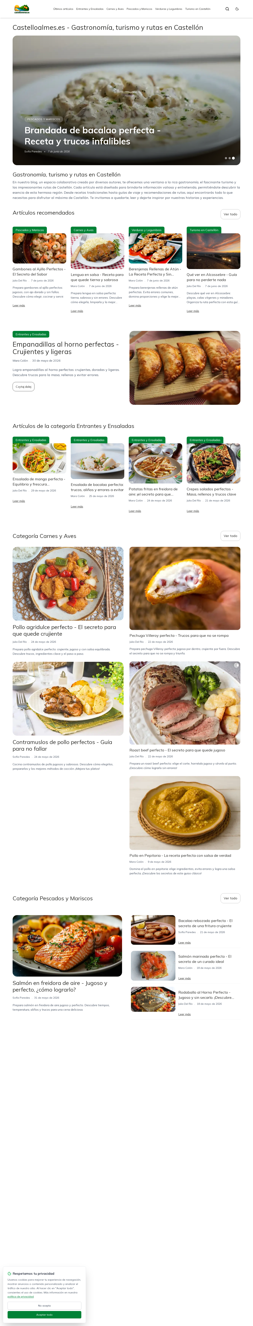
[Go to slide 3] (233, 158)
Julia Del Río (20, 280)
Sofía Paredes (33, 151)
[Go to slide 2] (230, 158)
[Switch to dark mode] (237, 9)
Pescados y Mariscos (139, 9)
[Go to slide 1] (226, 158)
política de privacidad (21, 1296)
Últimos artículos (63, 9)
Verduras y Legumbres (168, 9)
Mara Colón (78, 286)
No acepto (44, 1305)
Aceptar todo (44, 1314)
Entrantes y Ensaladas (90, 9)
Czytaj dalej (23, 386)
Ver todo (230, 214)
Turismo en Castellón (197, 9)
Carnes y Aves (115, 9)
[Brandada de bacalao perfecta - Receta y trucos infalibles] (126, 100)
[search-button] (227, 9)
